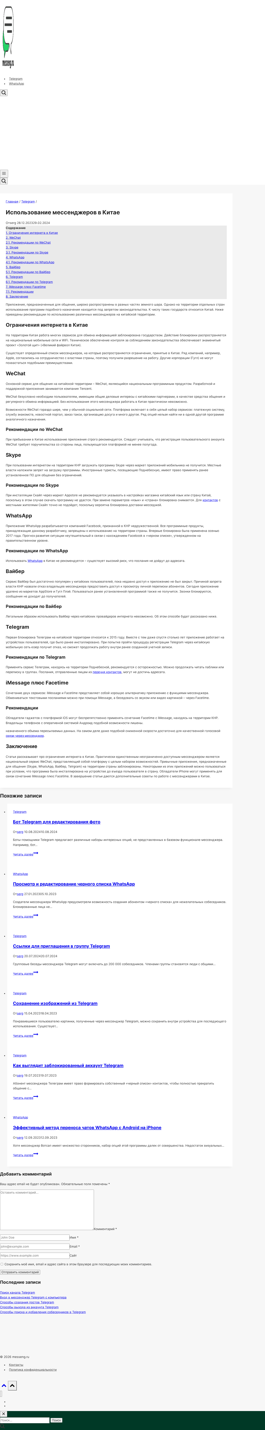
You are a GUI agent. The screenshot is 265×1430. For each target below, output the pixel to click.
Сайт (73, 1255)
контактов (210, 500)
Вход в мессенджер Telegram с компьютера (33, 1297)
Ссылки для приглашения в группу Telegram (61, 946)
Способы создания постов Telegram (27, 1302)
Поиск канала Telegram (17, 1292)
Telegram (16, 79)
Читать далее (25, 854)
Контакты (16, 1365)
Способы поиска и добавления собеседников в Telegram (43, 1312)
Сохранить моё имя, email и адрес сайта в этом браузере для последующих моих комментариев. (78, 1264)
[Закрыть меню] (1, 1394)
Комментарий (105, 1229)
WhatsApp (16, 83)
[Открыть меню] (4, 174)
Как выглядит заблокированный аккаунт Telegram (68, 1065)
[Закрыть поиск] (3, 1414)
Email (75, 1246)
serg (20, 832)
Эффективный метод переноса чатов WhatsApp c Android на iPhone (87, 1127)
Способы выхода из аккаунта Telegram (29, 1307)
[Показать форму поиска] (4, 92)
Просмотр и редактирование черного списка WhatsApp (74, 884)
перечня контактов (107, 672)
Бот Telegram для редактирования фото (56, 821)
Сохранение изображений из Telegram (55, 1003)
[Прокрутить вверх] (4, 1386)
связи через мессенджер (25, 736)
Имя (74, 1237)
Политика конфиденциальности (33, 1369)
